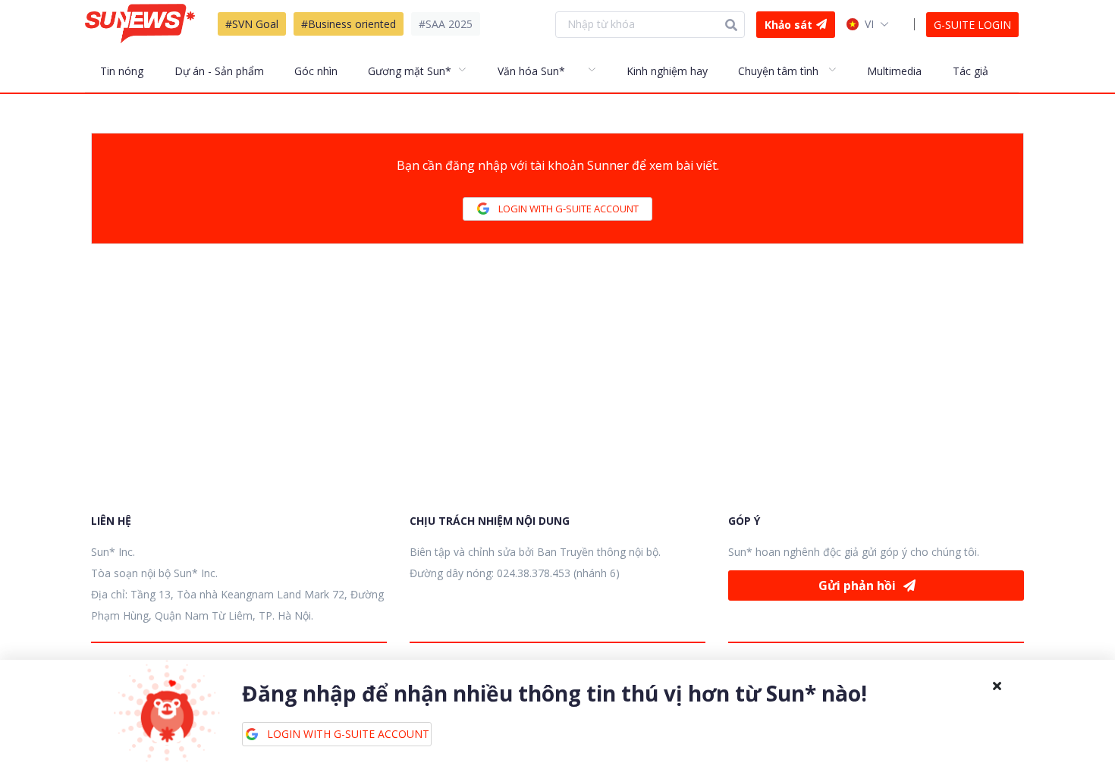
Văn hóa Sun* (531, 71)
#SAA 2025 (446, 24)
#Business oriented (348, 24)
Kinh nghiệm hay (667, 71)
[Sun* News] (140, 24)
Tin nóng (121, 71)
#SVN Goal (251, 24)
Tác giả (970, 71)
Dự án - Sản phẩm (219, 71)
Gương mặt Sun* (409, 71)
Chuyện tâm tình (778, 71)
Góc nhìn (316, 71)
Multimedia (894, 71)
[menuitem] (129, 70)
